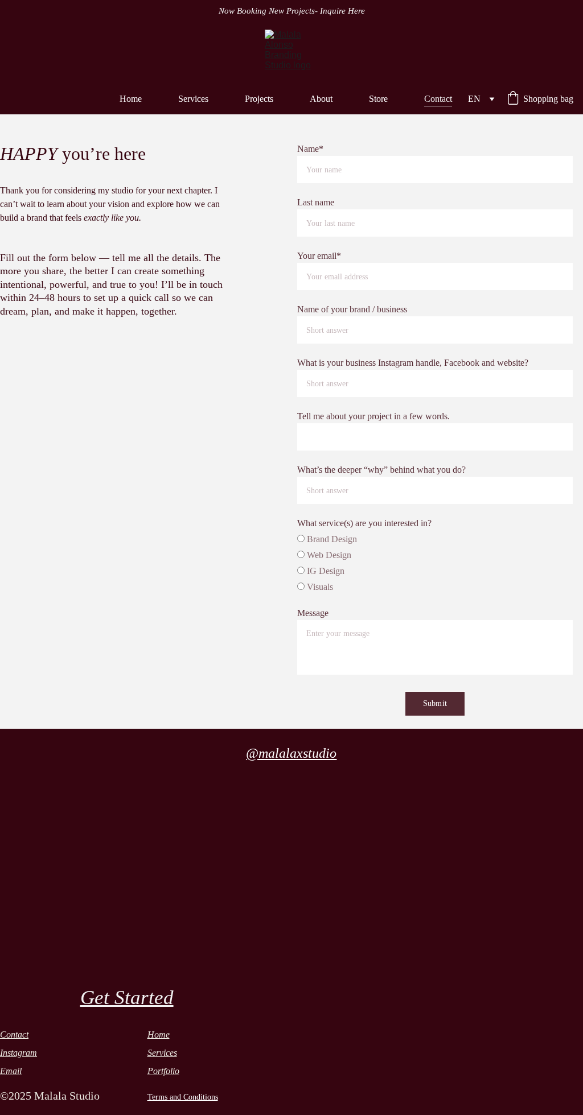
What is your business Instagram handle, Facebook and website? (412, 362)
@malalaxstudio (291, 753)
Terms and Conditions (182, 1097)
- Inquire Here (340, 10)
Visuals (319, 587)
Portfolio (163, 1071)
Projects (259, 99)
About (321, 99)
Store (378, 99)
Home (131, 99)
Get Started (127, 997)
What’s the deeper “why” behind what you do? (381, 469)
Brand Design (331, 539)
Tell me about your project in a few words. (373, 416)
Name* (310, 149)
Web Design (328, 555)
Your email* (319, 256)
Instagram (18, 1053)
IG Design (324, 571)
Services (193, 99)
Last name (315, 202)
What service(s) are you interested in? (364, 523)
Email (11, 1071)
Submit (435, 703)
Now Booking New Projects (267, 10)
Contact (438, 99)
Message (313, 613)
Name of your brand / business (352, 309)
